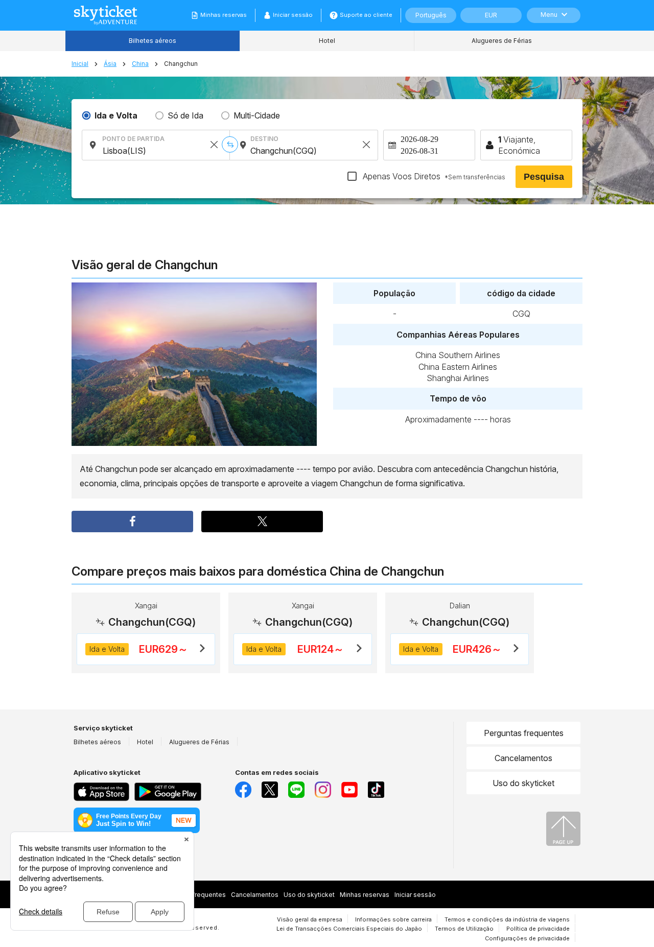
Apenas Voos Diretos (433, 176)
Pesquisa (544, 177)
